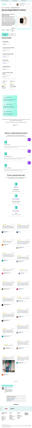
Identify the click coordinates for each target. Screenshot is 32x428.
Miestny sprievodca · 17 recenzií (22, 363)
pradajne (11, 389)
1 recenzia (5, 245)
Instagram (18, 418)
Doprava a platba (12, 416)
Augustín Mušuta (6, 320)
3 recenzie (5, 375)
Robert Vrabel (20, 288)
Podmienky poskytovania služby (12, 425)
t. (18, 231)
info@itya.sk (19, 415)
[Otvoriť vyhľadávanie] (26, 4)
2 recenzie (5, 232)
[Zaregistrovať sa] (24, 398)
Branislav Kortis (20, 247)
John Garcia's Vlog (6, 288)
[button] (2, 86)
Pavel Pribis (4, 81)
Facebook (18, 417)
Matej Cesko (5, 231)
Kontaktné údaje (9, 426)
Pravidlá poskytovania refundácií (20, 425)
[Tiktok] (28, 425)
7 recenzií (19, 232)
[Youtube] (29, 425)
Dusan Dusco (20, 362)
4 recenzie (19, 317)
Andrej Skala (20, 316)
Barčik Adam (20, 332)
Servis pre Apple (7, 7)
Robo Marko (11, 81)
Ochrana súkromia (12, 419)
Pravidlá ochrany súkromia (5, 425)
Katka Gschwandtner (6, 304)
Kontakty (10, 415)
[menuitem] (10, 4)
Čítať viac (11, 88)
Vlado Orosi (5, 374)
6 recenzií (19, 289)
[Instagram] (26, 425)
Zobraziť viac (16, 381)
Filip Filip (5, 260)
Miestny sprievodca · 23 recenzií (3, 83)
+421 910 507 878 (19, 416)
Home (2, 7)
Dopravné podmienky (4, 426)
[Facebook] (25, 425)
